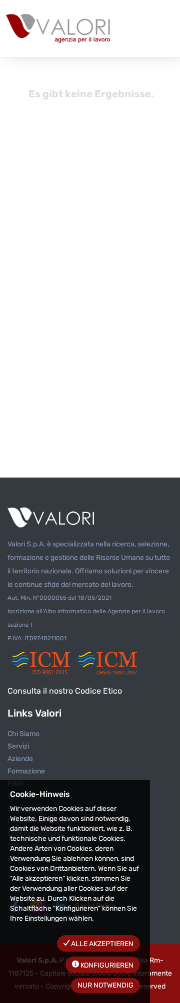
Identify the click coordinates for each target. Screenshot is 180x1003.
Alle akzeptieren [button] (102, 944)
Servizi (18, 746)
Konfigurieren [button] (106, 965)
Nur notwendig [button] (106, 985)
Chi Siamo (24, 734)
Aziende (20, 758)
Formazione (26, 771)
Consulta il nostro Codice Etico (65, 691)
